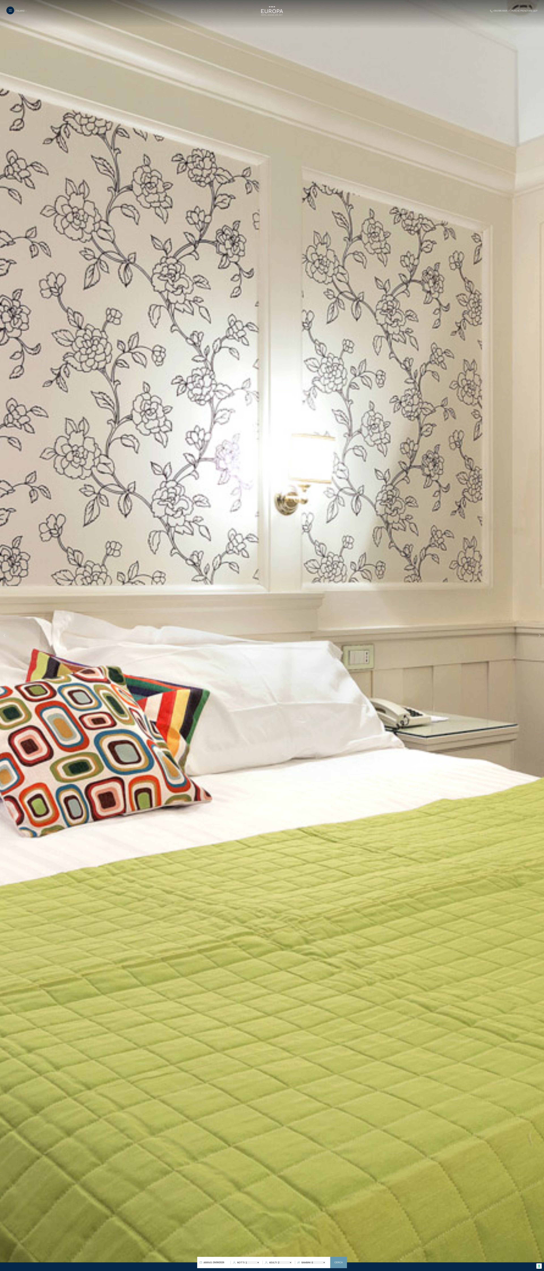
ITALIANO (20, 10)
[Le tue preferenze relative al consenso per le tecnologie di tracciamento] (539, 1266)
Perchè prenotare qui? (524, 10)
